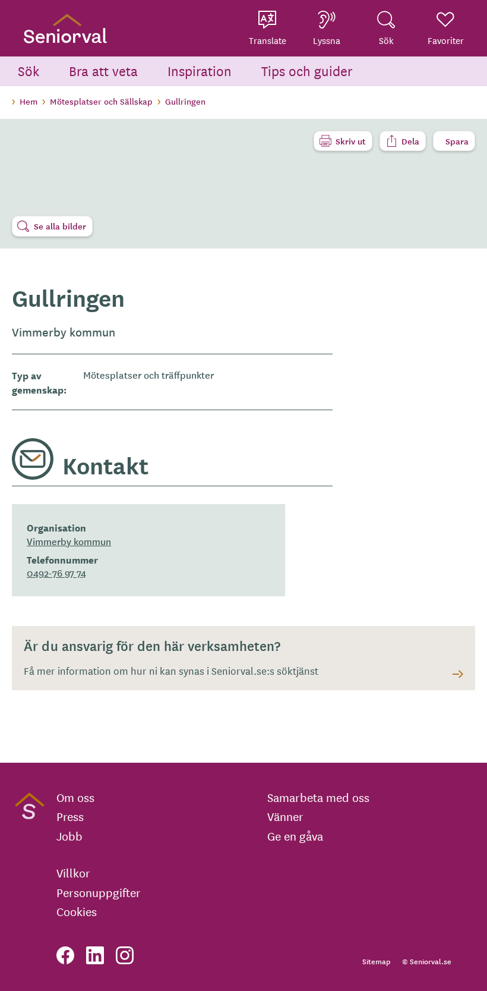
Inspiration (199, 70)
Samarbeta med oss (318, 797)
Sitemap (376, 961)
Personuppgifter (98, 892)
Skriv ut (351, 140)
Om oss (75, 797)
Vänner (285, 816)
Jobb (69, 836)
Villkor (73, 872)
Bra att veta (103, 70)
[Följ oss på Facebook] (65, 955)
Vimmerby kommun (69, 541)
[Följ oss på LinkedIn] (95, 955)
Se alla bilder (60, 225)
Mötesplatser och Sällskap (101, 101)
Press (70, 816)
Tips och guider (307, 70)
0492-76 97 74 (56, 572)
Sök (28, 70)
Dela (410, 140)
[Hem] (65, 28)
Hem (28, 101)
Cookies (76, 911)
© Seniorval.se (426, 961)
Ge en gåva (295, 836)
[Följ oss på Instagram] (125, 955)
